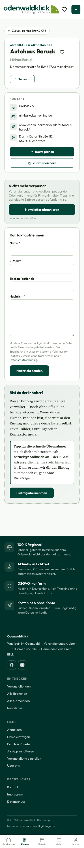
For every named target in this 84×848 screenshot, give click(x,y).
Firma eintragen (18, 737)
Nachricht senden (29, 371)
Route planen (44, 152)
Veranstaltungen (19, 686)
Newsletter (15, 708)
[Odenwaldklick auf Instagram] (22, 664)
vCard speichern (44, 163)
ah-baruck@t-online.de (35, 115)
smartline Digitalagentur (40, 826)
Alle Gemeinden (18, 701)
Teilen (22, 79)
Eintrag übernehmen (31, 493)
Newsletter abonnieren (42, 210)
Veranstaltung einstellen (24, 758)
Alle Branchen (17, 694)
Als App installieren (20, 751)
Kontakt (12, 787)
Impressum (15, 794)
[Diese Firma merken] (62, 52)
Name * (15, 243)
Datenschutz (16, 802)
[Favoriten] (64, 9)
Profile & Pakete (18, 744)
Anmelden (14, 730)
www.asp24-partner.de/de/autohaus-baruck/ (46, 127)
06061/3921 (27, 106)
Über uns (13, 765)
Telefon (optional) (22, 279)
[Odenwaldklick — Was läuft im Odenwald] (31, 9)
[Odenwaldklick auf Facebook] (11, 664)
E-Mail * (15, 261)
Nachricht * (18, 296)
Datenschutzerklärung (23, 360)
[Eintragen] (75, 9)
